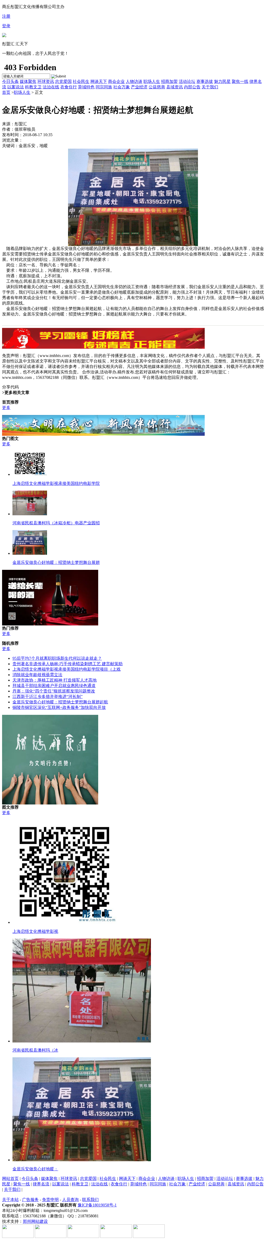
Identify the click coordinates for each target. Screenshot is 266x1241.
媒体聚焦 (28, 81)
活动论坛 (187, 81)
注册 (6, 16)
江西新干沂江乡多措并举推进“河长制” (47, 696)
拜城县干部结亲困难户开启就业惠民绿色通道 (54, 685)
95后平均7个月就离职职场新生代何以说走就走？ (57, 658)
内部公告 (192, 87)
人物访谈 (134, 81)
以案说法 (15, 87)
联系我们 (90, 1199)
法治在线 (51, 87)
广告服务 (30, 1199)
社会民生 (81, 81)
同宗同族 (104, 87)
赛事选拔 (204, 81)
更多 (6, 407)
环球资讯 (45, 81)
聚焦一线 (240, 81)
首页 (6, 92)
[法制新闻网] (4, 36)
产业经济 (139, 87)
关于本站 (10, 1199)
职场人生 (151, 81)
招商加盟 (169, 81)
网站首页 (10, 1178)
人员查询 (70, 1199)
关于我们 (210, 87)
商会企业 (116, 81)
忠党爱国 (63, 81)
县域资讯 (174, 87)
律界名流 (41, 1184)
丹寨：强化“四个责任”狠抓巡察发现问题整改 (53, 691)
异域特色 (86, 87)
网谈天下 (98, 81)
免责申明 (50, 1199)
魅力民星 (222, 81)
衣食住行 (68, 87)
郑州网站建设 (35, 1221)
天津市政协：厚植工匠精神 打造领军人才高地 (54, 680)
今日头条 (10, 81)
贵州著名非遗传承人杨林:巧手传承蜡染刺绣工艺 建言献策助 (67, 664)
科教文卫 (33, 87)
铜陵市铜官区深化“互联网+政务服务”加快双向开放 (59, 707)
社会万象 (121, 87)
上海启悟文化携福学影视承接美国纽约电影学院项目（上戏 (66, 669)
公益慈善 (157, 87)
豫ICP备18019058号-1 (97, 1205)
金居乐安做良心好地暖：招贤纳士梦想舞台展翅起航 (60, 702)
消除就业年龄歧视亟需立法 (37, 674)
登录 (6, 26)
